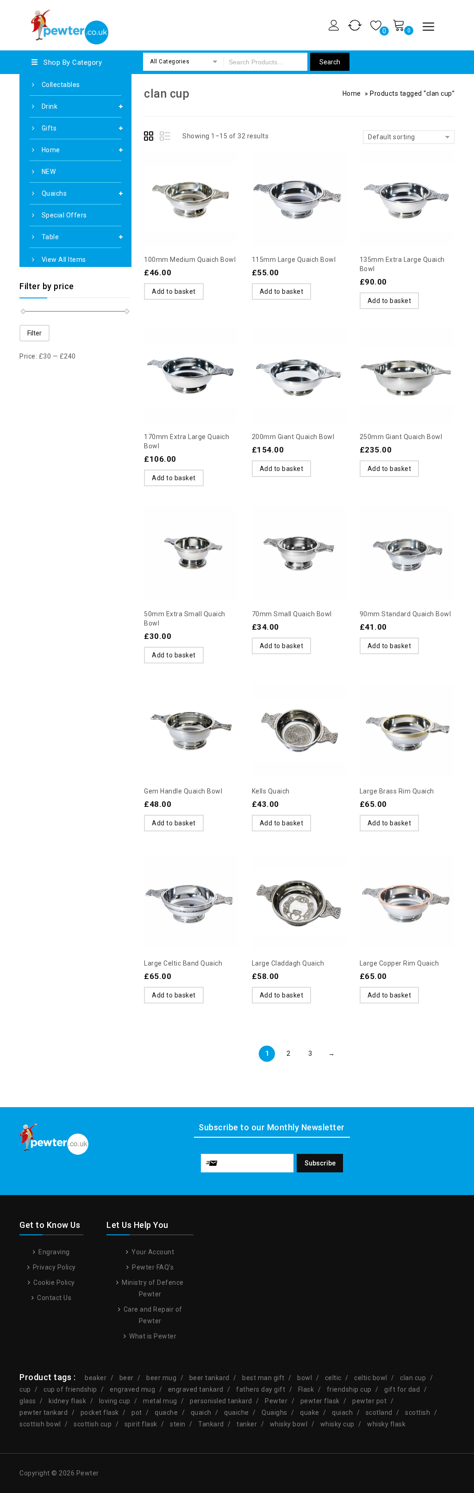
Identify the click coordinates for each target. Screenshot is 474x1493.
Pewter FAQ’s (152, 1267)
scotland (379, 1412)
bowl (304, 1377)
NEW (49, 171)
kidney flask (67, 1401)
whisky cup (337, 1424)
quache (166, 1412)
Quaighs (274, 1412)
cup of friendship (70, 1389)
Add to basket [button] (174, 291)
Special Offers (64, 215)
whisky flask (386, 1424)
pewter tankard (43, 1412)
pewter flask (320, 1401)
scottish (417, 1412)
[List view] (166, 137)
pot (136, 1412)
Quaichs (54, 193)
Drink (50, 106)
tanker (247, 1424)
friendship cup (349, 1389)
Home (51, 150)
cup (25, 1389)
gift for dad (402, 1389)
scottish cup (93, 1424)
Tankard (211, 1424)
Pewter (276, 1401)
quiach (342, 1412)
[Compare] (191, 176)
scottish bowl (40, 1424)
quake (309, 1412)
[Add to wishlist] (172, 176)
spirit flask (141, 1424)
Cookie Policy (53, 1282)
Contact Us (53, 1297)
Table (50, 237)
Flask (306, 1389)
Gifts (49, 128)
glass (27, 1401)
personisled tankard (221, 1401)
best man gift (263, 1377)
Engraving (53, 1252)
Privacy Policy (53, 1267)
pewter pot (369, 1401)
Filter (34, 333)
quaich (201, 1412)
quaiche (236, 1412)
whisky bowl (289, 1424)
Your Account (152, 1252)
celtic (333, 1377)
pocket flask (100, 1412)
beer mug (161, 1377)
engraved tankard (196, 1389)
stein (178, 1424)
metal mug (160, 1401)
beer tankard (209, 1377)
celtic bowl (370, 1377)
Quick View (209, 176)
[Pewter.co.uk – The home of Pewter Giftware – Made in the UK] (69, 24)
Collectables (61, 84)
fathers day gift (260, 1389)
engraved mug (132, 1389)
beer (126, 1377)
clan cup (413, 1377)
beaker (95, 1377)
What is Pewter (152, 1336)
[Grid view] (150, 137)
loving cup (115, 1401)
